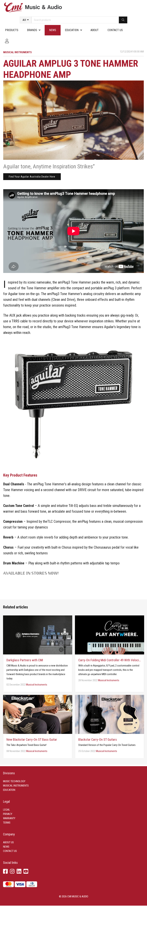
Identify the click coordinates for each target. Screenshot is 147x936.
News (52, 30)
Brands (32, 30)
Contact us (115, 30)
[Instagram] (12, 872)
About (95, 30)
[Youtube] (25, 872)
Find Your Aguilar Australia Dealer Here (32, 176)
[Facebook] (5, 872)
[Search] (123, 20)
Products (11, 30)
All (24, 20)
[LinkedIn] (19, 872)
